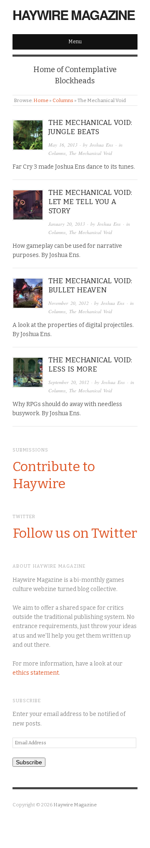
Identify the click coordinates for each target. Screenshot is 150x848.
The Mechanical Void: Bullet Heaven (90, 285)
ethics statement (35, 672)
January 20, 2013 (66, 224)
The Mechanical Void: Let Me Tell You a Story (90, 201)
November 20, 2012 (68, 303)
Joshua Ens (101, 145)
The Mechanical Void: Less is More (90, 365)
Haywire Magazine (73, 14)
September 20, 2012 (68, 382)
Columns (62, 100)
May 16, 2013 (63, 145)
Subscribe (29, 762)
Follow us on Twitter (74, 533)
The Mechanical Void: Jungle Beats (90, 127)
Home (40, 100)
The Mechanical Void (90, 153)
